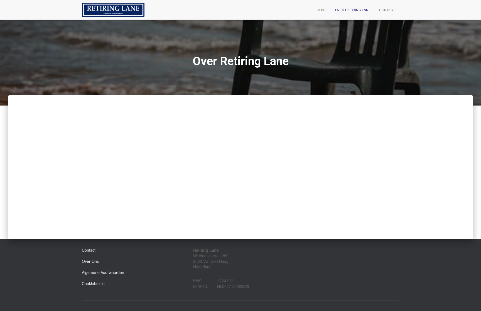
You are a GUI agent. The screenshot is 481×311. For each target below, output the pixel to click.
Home (322, 9)
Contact (387, 9)
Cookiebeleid (93, 283)
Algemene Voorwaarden (103, 272)
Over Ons (90, 261)
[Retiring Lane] (113, 10)
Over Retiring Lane (353, 9)
